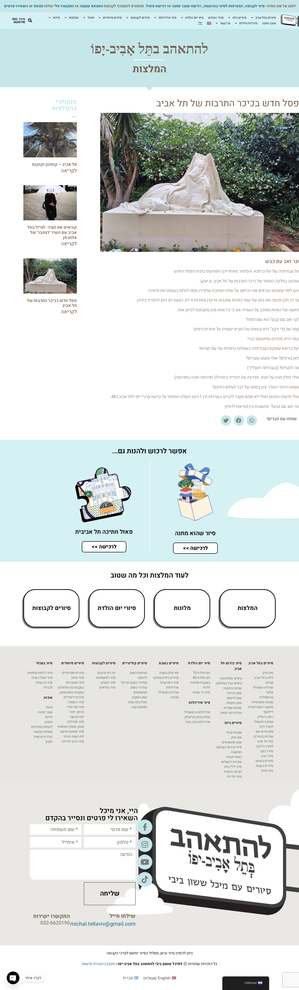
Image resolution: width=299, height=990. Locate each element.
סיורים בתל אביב (265, 17)
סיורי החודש (216, 17)
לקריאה (69, 170)
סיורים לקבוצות (140, 17)
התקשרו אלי (64, 6)
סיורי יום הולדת (117, 608)
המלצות (74, 17)
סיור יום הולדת (194, 17)
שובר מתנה (269, 23)
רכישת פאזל (156, 6)
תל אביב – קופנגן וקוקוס (54, 164)
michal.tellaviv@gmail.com (102, 924)
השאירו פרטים (16, 6)
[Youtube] (144, 862)
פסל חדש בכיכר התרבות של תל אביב (52, 303)
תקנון (111, 964)
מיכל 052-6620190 (18, 20)
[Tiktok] (144, 879)
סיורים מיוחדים (112, 17)
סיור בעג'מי (44, 663)
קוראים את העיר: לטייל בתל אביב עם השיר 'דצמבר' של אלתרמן (52, 232)
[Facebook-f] (144, 827)
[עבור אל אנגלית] (209, 23)
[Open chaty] (13, 978)
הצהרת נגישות (93, 964)
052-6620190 (55, 923)
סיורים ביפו (239, 17)
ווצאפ (38, 6)
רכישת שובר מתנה (187, 6)
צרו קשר (225, 23)
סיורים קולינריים (134, 663)
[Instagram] (144, 844)
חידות (56, 17)
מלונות (182, 608)
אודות (48, 697)
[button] (30, 20)
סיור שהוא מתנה (195, 533)
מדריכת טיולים (248, 23)
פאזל (91, 17)
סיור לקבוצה (255, 6)
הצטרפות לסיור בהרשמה (223, 6)
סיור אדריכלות (167, 17)
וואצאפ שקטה (91, 6)
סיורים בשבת (169, 663)
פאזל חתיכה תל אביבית (104, 532)
